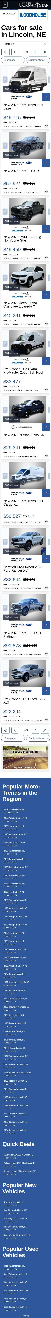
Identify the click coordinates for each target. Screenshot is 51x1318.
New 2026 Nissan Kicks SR (23, 435)
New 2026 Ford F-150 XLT (23, 171)
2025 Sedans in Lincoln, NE (15, 1098)
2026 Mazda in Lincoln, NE (15, 835)
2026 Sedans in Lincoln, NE (15, 909)
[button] (5, 79)
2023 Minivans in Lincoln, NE (16, 1107)
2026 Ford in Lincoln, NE (14, 827)
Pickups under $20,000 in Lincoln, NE (20, 1164)
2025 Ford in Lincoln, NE (14, 934)
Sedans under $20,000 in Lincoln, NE (20, 1172)
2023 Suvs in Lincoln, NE (14, 885)
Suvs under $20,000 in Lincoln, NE (18, 1156)
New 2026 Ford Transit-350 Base (23, 106)
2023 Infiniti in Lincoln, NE (15, 1049)
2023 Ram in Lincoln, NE (14, 1033)
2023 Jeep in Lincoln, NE (14, 1016)
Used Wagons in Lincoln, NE (16, 1300)
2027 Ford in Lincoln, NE (14, 893)
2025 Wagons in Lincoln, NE (16, 1090)
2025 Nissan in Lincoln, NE (15, 1024)
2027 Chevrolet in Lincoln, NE (16, 983)
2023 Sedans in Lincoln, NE (15, 1082)
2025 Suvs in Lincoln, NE (14, 877)
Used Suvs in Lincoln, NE (14, 1267)
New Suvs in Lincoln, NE (14, 1203)
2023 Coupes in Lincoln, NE (15, 1123)
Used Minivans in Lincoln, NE (16, 1292)
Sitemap (25, 1316)
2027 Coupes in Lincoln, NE (15, 1131)
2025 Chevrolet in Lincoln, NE (16, 1008)
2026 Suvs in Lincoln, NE (14, 811)
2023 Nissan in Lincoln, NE (15, 951)
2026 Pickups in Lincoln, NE (15, 819)
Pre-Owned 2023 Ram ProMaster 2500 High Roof (23, 370)
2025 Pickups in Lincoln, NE (15, 967)
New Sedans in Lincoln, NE (15, 1228)
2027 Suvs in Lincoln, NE (14, 852)
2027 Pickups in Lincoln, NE (15, 918)
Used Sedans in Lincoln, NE (15, 1283)
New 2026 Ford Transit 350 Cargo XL (23, 502)
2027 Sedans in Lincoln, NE (15, 1115)
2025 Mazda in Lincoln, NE (15, 992)
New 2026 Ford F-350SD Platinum (22, 634)
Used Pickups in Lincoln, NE (15, 1275)
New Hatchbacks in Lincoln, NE (17, 1236)
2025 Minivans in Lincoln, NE (16, 1066)
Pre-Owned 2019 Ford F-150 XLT (24, 700)
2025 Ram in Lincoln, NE (14, 1041)
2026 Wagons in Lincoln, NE (16, 901)
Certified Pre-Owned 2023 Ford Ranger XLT (22, 568)
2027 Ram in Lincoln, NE (14, 975)
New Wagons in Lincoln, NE (15, 1220)
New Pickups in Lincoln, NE (15, 1211)
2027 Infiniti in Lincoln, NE (15, 959)
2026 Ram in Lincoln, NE (14, 860)
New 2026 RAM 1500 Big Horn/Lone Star (22, 238)
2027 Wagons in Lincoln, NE (16, 1057)
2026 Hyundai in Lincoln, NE (16, 868)
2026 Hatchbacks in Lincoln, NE (17, 1074)
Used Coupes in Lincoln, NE (15, 1308)
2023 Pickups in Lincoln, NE (15, 926)
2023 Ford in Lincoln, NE (14, 942)
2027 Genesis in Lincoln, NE (15, 1000)
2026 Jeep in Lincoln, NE (14, 844)
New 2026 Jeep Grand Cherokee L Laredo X (20, 304)
